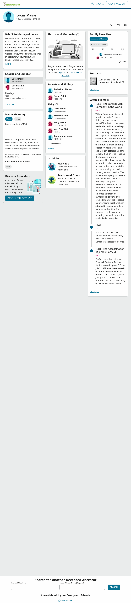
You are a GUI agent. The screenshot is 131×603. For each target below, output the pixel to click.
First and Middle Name (19, 583)
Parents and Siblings (98, 44)
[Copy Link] (125, 25)
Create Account (117, 3)
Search (114, 587)
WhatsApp (66, 600)
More (8, 64)
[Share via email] (118, 25)
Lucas (17, 119)
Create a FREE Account (19, 198)
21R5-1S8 (36, 19)
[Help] (92, 3)
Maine (8, 119)
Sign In (100, 3)
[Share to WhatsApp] (111, 25)
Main (8, 166)
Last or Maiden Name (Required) (71, 583)
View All (9, 104)
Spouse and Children (99, 39)
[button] (23, 80)
